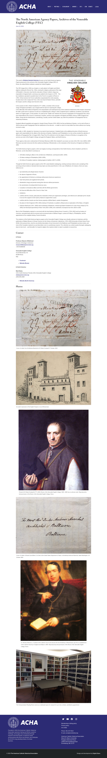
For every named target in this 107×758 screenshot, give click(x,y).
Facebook (23, 260)
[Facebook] (72, 719)
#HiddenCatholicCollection (31, 80)
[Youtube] (68, 719)
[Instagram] (76, 719)
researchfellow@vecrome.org (24, 244)
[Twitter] (63, 719)
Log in (96, 6)
